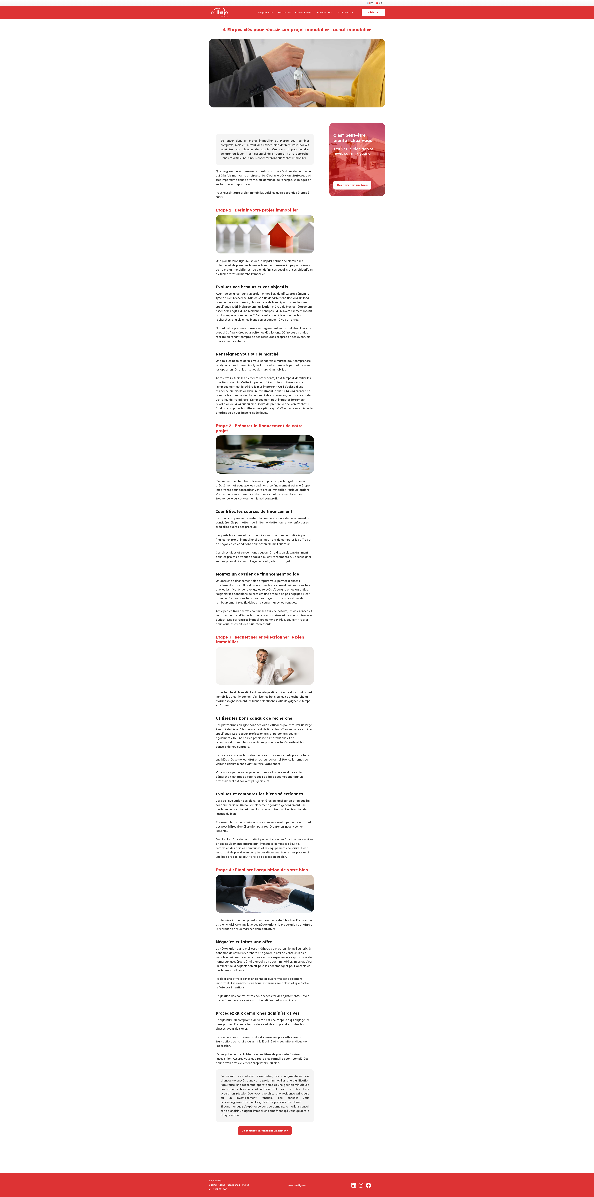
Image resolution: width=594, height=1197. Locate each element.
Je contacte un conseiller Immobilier (265, 1130)
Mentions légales (297, 1185)
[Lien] (220, 12)
